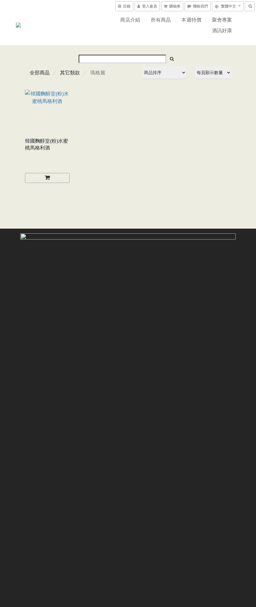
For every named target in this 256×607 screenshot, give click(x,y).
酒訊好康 (222, 30)
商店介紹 (130, 20)
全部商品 (40, 72)
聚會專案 (222, 20)
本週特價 (191, 20)
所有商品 (161, 20)
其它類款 (70, 72)
